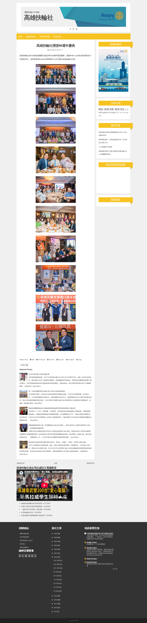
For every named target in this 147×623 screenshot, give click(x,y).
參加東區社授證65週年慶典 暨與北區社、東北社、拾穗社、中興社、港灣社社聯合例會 (57, 442)
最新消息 (120, 109)
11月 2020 (56, 564)
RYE (124, 112)
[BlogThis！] (23, 365)
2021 (55, 553)
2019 (55, 596)
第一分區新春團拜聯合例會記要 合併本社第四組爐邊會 (46, 391)
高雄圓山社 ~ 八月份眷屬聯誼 (96, 544)
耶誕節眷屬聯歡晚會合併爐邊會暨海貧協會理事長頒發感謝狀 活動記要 (51, 408)
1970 (55, 612)
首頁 (20, 36)
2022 (55, 549)
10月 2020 (56, 568)
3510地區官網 (24, 537)
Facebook (41, 360)
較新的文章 (20, 463)
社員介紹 (57, 36)
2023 (55, 545)
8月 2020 (56, 576)
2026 (55, 534)
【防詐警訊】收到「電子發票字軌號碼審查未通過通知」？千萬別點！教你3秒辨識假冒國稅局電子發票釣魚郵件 (100, 537)
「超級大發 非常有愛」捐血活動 (31, 509)
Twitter (51, 360)
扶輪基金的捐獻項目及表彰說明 (31, 503)
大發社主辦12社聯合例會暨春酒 (31, 506)
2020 (55, 557)
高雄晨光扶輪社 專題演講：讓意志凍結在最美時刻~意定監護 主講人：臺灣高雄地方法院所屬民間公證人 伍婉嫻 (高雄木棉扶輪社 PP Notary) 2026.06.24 (100, 552)
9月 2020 (56, 572)
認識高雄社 (31, 36)
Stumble (71, 360)
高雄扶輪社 (38, 17)
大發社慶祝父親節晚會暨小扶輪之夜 (33, 515)
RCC (121, 112)
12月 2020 (56, 560)
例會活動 (109, 109)
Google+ (61, 360)
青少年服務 (111, 112)
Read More (37, 386)
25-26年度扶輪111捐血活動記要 (38, 374)
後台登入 (23, 544)
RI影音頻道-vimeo (26, 540)
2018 (55, 600)
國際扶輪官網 (24, 534)
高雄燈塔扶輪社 (92, 562)
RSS (32, 360)
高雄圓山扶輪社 (92, 542)
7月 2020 (56, 580)
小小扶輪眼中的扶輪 (105, 147)
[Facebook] (70, 29)
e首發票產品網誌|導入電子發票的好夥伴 (100, 533)
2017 (55, 604)
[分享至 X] (25, 365)
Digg (80, 360)
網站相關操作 (24, 547)
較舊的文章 (90, 463)
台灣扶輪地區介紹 (27, 512)
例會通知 (105, 112)
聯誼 (101, 109)
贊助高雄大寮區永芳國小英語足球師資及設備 (100, 565)
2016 (55, 608)
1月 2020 (56, 591)
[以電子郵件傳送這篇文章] (21, 365)
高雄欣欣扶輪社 (92, 559)
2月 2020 (56, 587)
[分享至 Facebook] (27, 365)
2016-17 (118, 112)
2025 (55, 537)
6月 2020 (56, 583)
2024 (55, 541)
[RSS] (73, 29)
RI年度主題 (45, 36)
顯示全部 (115, 569)
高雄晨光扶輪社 (92, 548)
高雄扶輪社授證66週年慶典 (55, 45)
